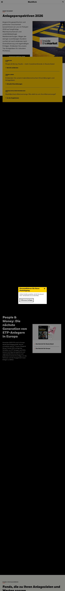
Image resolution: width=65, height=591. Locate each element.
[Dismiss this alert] (45, 289)
